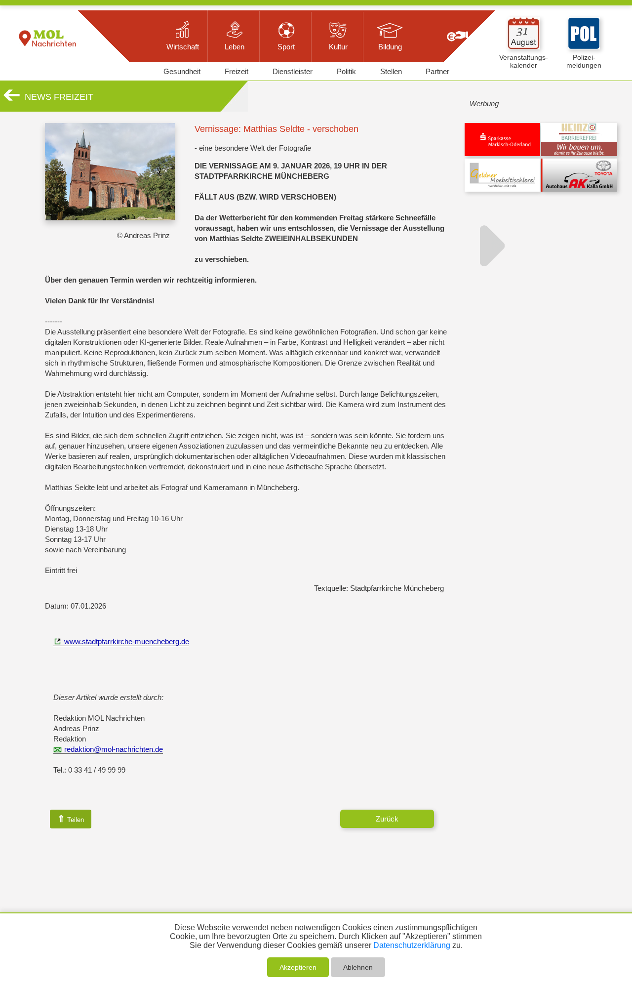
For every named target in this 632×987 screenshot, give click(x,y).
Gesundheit (181, 71)
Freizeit (236, 71)
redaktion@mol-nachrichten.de (113, 749)
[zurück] (11, 99)
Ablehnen (358, 967)
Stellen (391, 71)
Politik (346, 71)
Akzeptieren (297, 967)
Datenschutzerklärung (411, 945)
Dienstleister (293, 71)
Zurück (387, 819)
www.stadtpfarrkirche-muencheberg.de (126, 641)
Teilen (70, 819)
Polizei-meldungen (583, 61)
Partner (437, 71)
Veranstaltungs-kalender (523, 61)
